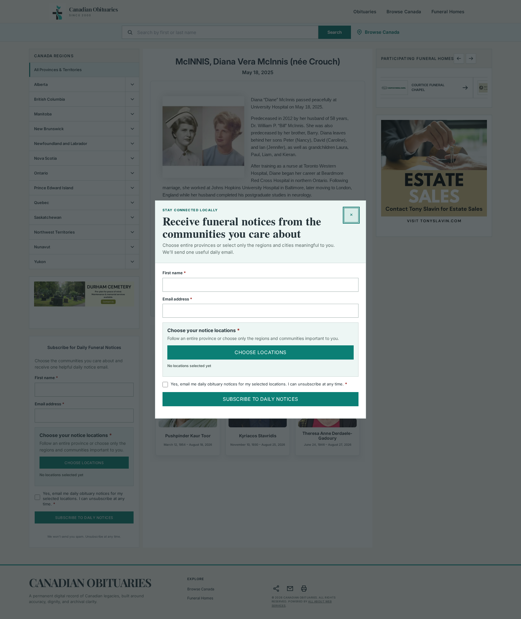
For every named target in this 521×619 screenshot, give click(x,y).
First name (182, 272)
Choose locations (260, 352)
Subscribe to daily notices (260, 399)
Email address (185, 299)
